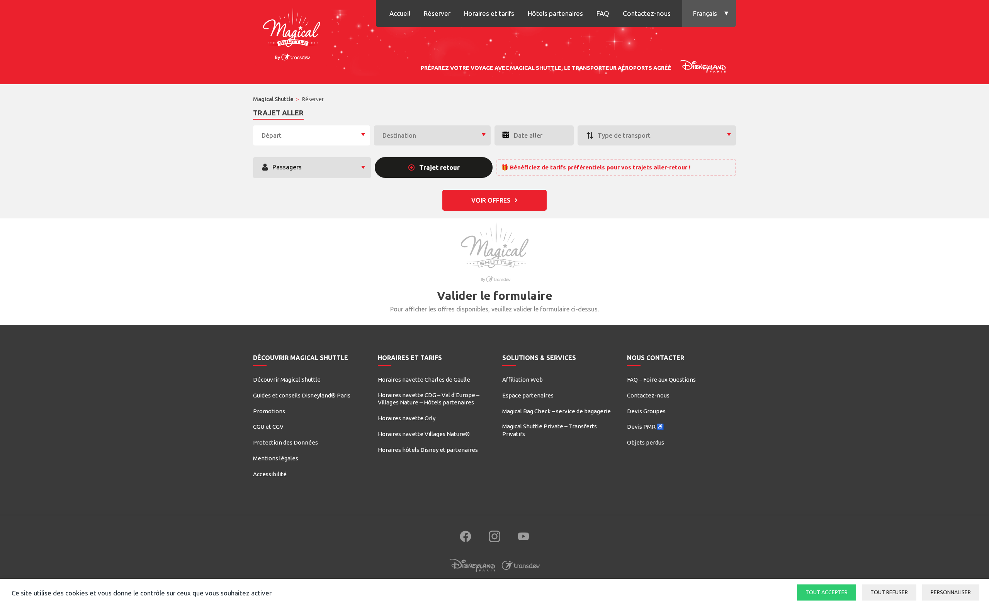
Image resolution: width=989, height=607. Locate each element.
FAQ (602, 13)
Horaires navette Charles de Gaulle (424, 379)
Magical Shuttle (273, 99)
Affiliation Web (522, 379)
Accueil (399, 13)
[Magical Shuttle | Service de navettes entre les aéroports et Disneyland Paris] (291, 33)
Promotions (269, 411)
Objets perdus (645, 442)
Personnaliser (951, 592)
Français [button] (705, 13)
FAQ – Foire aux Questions (661, 379)
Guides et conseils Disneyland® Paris (301, 395)
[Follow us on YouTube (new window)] (523, 536)
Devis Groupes (646, 411)
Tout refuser (889, 592)
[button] (709, 13)
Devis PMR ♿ (645, 426)
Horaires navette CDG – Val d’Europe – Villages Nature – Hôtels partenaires (428, 399)
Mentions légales (275, 458)
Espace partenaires (528, 395)
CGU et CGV (268, 426)
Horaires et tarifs (489, 13)
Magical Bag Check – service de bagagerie (556, 411)
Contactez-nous (647, 13)
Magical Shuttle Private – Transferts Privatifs (549, 430)
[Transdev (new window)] (520, 572)
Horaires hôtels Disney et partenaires (428, 449)
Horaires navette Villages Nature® (424, 434)
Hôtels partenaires (555, 13)
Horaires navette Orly (406, 418)
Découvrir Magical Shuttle (287, 379)
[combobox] (311, 135)
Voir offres (490, 200)
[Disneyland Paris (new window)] (472, 572)
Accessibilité (270, 474)
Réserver (437, 13)
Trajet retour (439, 167)
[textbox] (312, 136)
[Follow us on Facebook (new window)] (465, 536)
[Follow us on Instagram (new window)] (494, 536)
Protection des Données (285, 442)
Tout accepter (826, 592)
